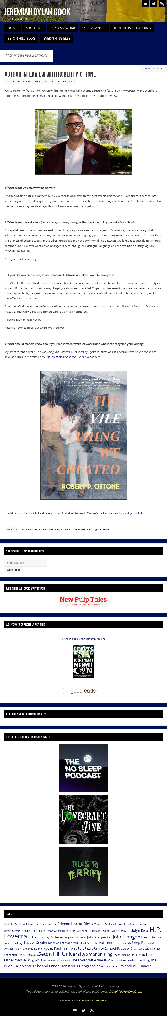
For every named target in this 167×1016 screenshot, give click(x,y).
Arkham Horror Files (74, 923)
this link (138, 513)
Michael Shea (103, 943)
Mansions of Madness (62, 943)
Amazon (56, 357)
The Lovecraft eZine (87, 960)
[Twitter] (153, 3)
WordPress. (100, 1000)
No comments (153, 68)
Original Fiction (12, 948)
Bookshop (70, 357)
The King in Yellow (34, 960)
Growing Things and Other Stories (98, 931)
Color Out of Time (126, 924)
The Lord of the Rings (58, 960)
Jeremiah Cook (21, 81)
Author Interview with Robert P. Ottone (50, 74)
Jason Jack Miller (77, 937)
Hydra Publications (31, 529)
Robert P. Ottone (70, 529)
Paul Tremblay (51, 529)
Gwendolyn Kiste (135, 930)
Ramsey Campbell (105, 948)
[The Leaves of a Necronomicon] (83, 677)
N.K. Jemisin (119, 943)
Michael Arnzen (85, 943)
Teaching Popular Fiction (129, 955)
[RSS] (162, 3)
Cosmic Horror (148, 924)
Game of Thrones (65, 931)
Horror (64, 937)
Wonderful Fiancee (136, 966)
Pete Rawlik (85, 948)
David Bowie (12, 931)
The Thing (143, 960)
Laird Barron (151, 937)
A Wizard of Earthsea (102, 924)
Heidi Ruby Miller (46, 937)
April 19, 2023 (44, 81)
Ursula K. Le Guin (110, 966)
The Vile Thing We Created (95, 529)
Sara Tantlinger (153, 948)
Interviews (65, 81)
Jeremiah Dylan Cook (37, 12)
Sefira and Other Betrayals (21, 955)
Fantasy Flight (29, 931)
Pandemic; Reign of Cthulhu (37, 948)
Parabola (82, 1000)
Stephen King (99, 954)
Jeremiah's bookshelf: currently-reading (83, 638)
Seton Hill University (61, 953)
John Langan (126, 936)
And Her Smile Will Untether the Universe (30, 924)
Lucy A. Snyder (36, 942)
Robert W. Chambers (130, 948)
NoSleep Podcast (140, 942)
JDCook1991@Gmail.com (125, 991)
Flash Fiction (46, 930)
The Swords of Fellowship (120, 960)
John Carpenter (99, 937)
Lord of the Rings (13, 943)
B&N (81, 357)
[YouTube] (145, 3)
